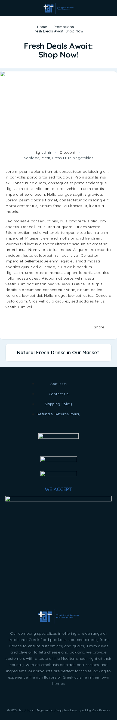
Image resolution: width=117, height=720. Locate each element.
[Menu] (11, 8)
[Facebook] (45, 697)
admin (46, 152)
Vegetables (83, 158)
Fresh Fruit (61, 158)
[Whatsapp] (72, 697)
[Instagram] (58, 697)
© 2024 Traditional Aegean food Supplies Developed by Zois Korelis (58, 710)
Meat (46, 158)
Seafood (31, 158)
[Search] (107, 8)
